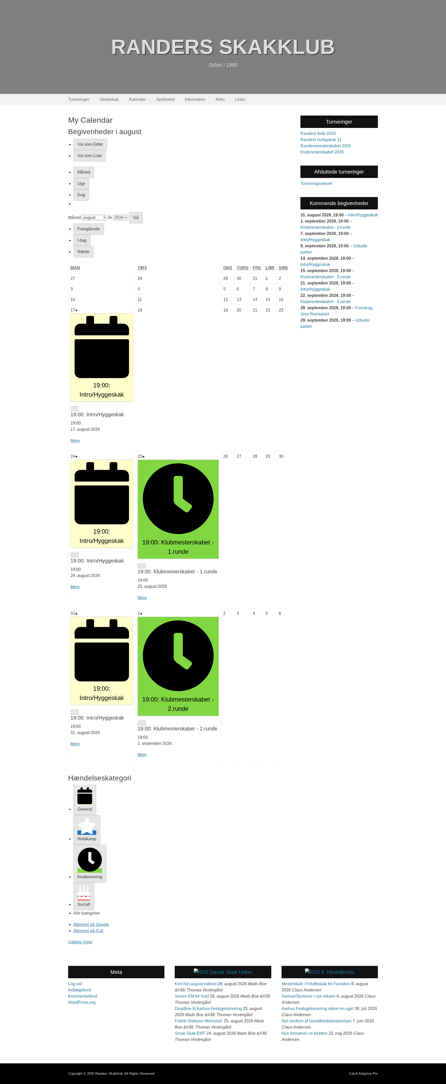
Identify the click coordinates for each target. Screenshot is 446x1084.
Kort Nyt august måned (196, 984)
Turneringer (78, 99)
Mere (75, 440)
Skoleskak (109, 99)
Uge (81, 183)
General (84, 809)
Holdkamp (86, 839)
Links (240, 99)
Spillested (165, 99)
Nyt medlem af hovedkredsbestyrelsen (317, 1021)
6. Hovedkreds (337, 972)
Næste (83, 251)
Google (91, 924)
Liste (89, 155)
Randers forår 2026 (318, 133)
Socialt (83, 904)
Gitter (90, 144)
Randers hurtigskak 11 (320, 139)
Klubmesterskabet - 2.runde (325, 227)
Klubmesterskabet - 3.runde (325, 277)
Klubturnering (89, 877)
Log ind (75, 984)
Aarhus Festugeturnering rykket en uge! (318, 1008)
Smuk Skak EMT (190, 1033)
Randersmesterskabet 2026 (325, 146)
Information (195, 99)
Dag (81, 195)
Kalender (137, 99)
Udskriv (80, 942)
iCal (88, 930)
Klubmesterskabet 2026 (322, 152)
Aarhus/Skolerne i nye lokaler (309, 996)
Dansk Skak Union (231, 972)
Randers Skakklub (223, 46)
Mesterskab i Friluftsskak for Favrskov (316, 984)
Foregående (88, 229)
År (110, 217)
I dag (81, 240)
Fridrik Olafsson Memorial (199, 1021)
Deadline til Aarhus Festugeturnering (208, 1008)
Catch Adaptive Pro (363, 1073)
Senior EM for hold (192, 996)
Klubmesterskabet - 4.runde (325, 301)
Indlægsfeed (79, 990)
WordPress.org (81, 1002)
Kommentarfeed (82, 996)
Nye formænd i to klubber (305, 1033)
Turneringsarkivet (316, 183)
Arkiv (220, 99)
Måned (83, 172)
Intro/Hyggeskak (363, 215)
